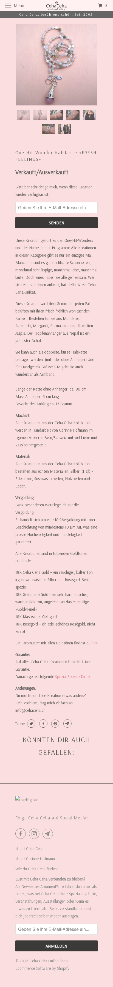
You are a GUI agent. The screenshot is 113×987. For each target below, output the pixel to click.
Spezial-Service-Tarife (72, 676)
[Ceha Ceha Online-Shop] (56, 5)
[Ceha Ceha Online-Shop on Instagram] (35, 833)
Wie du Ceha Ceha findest (36, 868)
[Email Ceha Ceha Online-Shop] (49, 833)
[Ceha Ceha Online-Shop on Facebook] (21, 833)
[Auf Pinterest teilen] (55, 723)
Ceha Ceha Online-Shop (49, 960)
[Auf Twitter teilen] (30, 723)
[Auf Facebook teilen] (42, 723)
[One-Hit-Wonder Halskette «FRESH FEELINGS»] (56, 65)
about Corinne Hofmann (35, 858)
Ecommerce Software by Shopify (42, 968)
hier (95, 642)
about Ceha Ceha (29, 848)
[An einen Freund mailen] (67, 723)
